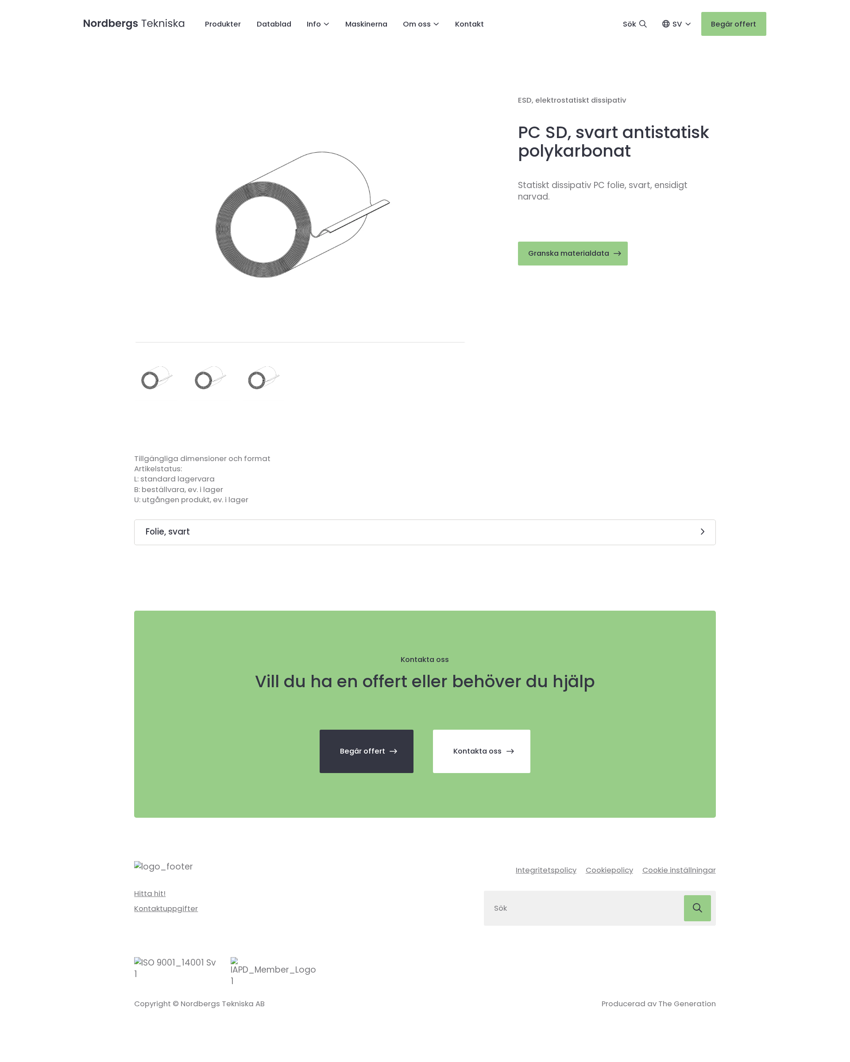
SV (677, 24)
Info (314, 24)
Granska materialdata (568, 253)
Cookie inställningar (679, 870)
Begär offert (733, 24)
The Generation (687, 1003)
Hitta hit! (150, 893)
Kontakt (469, 24)
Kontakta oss (477, 751)
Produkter (223, 24)
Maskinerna (366, 24)
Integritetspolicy (546, 870)
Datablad (274, 24)
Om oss (417, 24)
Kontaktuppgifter (166, 908)
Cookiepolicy (609, 870)
